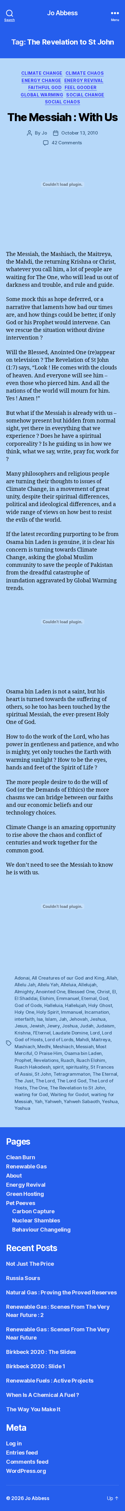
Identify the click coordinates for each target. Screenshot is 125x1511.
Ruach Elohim (90, 1060)
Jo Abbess (62, 13)
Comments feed (27, 1462)
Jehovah (78, 1019)
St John (43, 1074)
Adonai (22, 978)
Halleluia (53, 1005)
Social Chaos (62, 101)
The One (38, 1088)
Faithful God (45, 87)
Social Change (85, 94)
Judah (86, 1026)
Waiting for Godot (69, 1094)
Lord (95, 1033)
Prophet (23, 1060)
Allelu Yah (48, 985)
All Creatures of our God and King (68, 978)
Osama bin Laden (83, 1053)
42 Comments (67, 143)
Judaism (105, 1026)
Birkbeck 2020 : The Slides (41, 1352)
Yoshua (22, 1108)
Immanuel (71, 1012)
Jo (44, 133)
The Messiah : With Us (62, 117)
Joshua (69, 1026)
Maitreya (100, 1039)
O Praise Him (48, 1053)
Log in (14, 1443)
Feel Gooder (81, 87)
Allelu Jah (25, 985)
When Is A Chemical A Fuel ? (42, 1395)
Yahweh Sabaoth (82, 1101)
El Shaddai (26, 998)
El (114, 992)
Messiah (84, 1046)
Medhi (44, 1046)
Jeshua (97, 1019)
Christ (103, 992)
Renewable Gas (26, 1166)
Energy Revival (83, 80)
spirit (58, 1067)
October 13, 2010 (79, 133)
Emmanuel (67, 998)
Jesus (21, 1026)
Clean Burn (20, 1157)
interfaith (24, 1019)
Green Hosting (25, 1194)
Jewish (36, 1026)
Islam (51, 1019)
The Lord (45, 1081)
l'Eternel (42, 1033)
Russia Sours (23, 1278)
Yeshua (109, 1101)
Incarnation (97, 1012)
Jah (63, 1019)
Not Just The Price (30, 1264)
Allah (111, 978)
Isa (40, 1019)
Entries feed (22, 1452)
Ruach (67, 1060)
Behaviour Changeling (41, 1229)
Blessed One (81, 992)
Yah (38, 1101)
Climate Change (41, 73)
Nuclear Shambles (36, 1220)
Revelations (46, 1060)
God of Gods (28, 1005)
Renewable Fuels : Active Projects (49, 1380)
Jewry (53, 1026)
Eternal (88, 998)
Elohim (47, 998)
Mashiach (25, 1046)
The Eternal (105, 1074)
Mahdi (82, 1039)
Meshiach (63, 1046)
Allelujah (87, 985)
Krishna (23, 1033)
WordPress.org (26, 1471)
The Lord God (71, 1081)
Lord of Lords (59, 1039)
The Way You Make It (33, 1409)
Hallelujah (75, 1005)
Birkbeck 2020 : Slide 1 (35, 1366)
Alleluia (68, 985)
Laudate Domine (70, 1033)
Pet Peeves (20, 1203)
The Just (24, 1081)
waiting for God (31, 1094)
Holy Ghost (100, 1005)
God (103, 998)
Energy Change (41, 80)
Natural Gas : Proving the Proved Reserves (61, 1292)
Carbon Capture (33, 1211)
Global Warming (42, 94)
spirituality (77, 1067)
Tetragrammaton (71, 1074)
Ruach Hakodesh (32, 1067)
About (14, 1175)
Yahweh (53, 1101)
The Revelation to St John (77, 1088)
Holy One (24, 1012)
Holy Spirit (47, 1012)
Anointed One (50, 992)
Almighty (24, 992)
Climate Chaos (85, 73)
